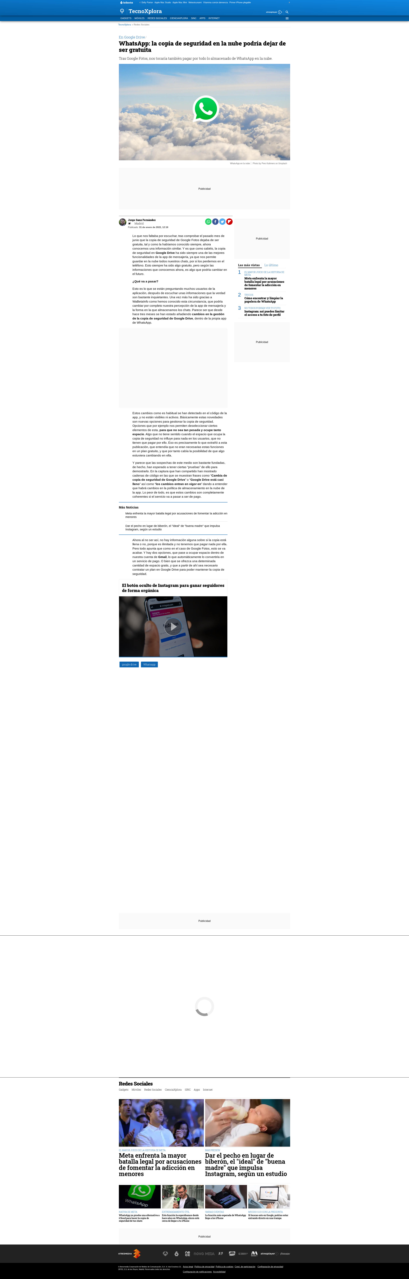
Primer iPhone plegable (240, 2)
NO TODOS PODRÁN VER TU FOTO (262, 308)
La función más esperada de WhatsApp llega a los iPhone (225, 1216)
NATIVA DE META (128, 1211)
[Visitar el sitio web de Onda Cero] (232, 1253)
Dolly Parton (147, 2)
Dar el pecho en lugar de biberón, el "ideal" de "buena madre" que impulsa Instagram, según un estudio (246, 1164)
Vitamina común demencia (215, 2)
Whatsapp (149, 664)
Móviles (139, 18)
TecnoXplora (124, 24)
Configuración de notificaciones (197, 1272)
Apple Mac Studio (162, 2)
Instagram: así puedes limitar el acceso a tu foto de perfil (264, 313)
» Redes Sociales (140, 24)
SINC (193, 18)
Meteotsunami (195, 2)
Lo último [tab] (271, 265)
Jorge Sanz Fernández (142, 220)
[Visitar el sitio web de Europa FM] (243, 1253)
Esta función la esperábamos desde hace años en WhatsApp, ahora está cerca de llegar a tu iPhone (180, 1218)
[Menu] (287, 18)
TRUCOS (248, 294)
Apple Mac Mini (180, 2)
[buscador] (287, 12)
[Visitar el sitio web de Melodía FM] (254, 1253)
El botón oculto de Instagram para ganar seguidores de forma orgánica (173, 588)
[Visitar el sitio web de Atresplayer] (270, 1253)
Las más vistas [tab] (249, 265)
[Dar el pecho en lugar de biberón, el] (247, 1123)
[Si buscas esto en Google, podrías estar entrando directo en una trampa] (269, 1197)
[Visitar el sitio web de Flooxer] (285, 1253)
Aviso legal (188, 1266)
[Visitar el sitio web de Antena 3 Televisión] (165, 1253)
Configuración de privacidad (270, 1266)
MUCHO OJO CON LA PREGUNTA (265, 1211)
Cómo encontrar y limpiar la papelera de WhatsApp (263, 300)
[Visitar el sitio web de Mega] (210, 1253)
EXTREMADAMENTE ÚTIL (175, 1211)
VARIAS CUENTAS (214, 1211)
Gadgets (125, 18)
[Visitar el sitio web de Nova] (199, 1253)
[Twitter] (129, 223)
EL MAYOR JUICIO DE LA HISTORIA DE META (264, 273)
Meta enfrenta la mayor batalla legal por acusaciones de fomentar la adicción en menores (264, 283)
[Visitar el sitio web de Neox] (187, 1253)
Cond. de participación (245, 1266)
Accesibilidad (219, 1272)
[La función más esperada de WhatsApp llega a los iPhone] (226, 1197)
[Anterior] (139, 2)
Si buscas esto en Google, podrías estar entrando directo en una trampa (268, 1216)
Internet (214, 18)
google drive (129, 664)
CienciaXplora (179, 18)
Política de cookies (224, 1266)
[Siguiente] (288, 2)
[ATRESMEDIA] (129, 1254)
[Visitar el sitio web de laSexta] (176, 1253)
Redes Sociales (157, 18)
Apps (202, 18)
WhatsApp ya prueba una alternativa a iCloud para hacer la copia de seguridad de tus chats (139, 1218)
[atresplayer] (273, 12)
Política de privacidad (204, 1266)
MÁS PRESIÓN (212, 1150)
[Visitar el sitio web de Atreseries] (221, 1253)
